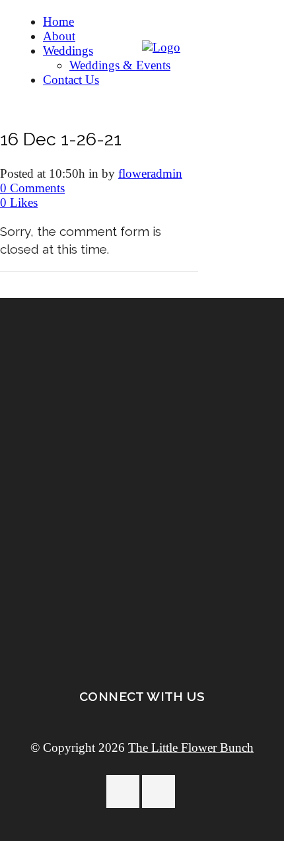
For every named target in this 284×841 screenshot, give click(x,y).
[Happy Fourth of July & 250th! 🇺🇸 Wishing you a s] (142, 328)
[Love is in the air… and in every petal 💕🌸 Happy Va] (142, 470)
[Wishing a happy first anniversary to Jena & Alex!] (142, 403)
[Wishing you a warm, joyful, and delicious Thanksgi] (142, 595)
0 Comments (32, 188)
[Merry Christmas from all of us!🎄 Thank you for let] (142, 529)
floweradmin (150, 173)
